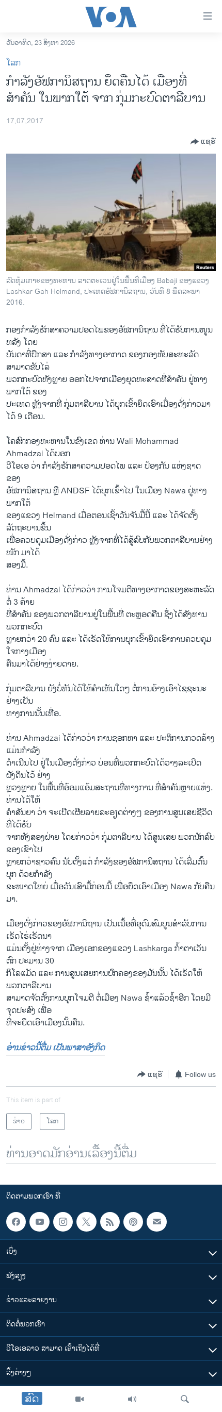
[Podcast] (133, 1222)
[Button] (203, 142)
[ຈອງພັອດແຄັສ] (156, 1222)
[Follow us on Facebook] (16, 1222)
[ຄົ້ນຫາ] (184, 1399)
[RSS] (110, 1222)
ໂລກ (13, 63)
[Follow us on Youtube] (39, 1222)
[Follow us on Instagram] (63, 1222)
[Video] (79, 1399)
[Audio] (132, 1399)
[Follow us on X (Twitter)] (86, 1222)
